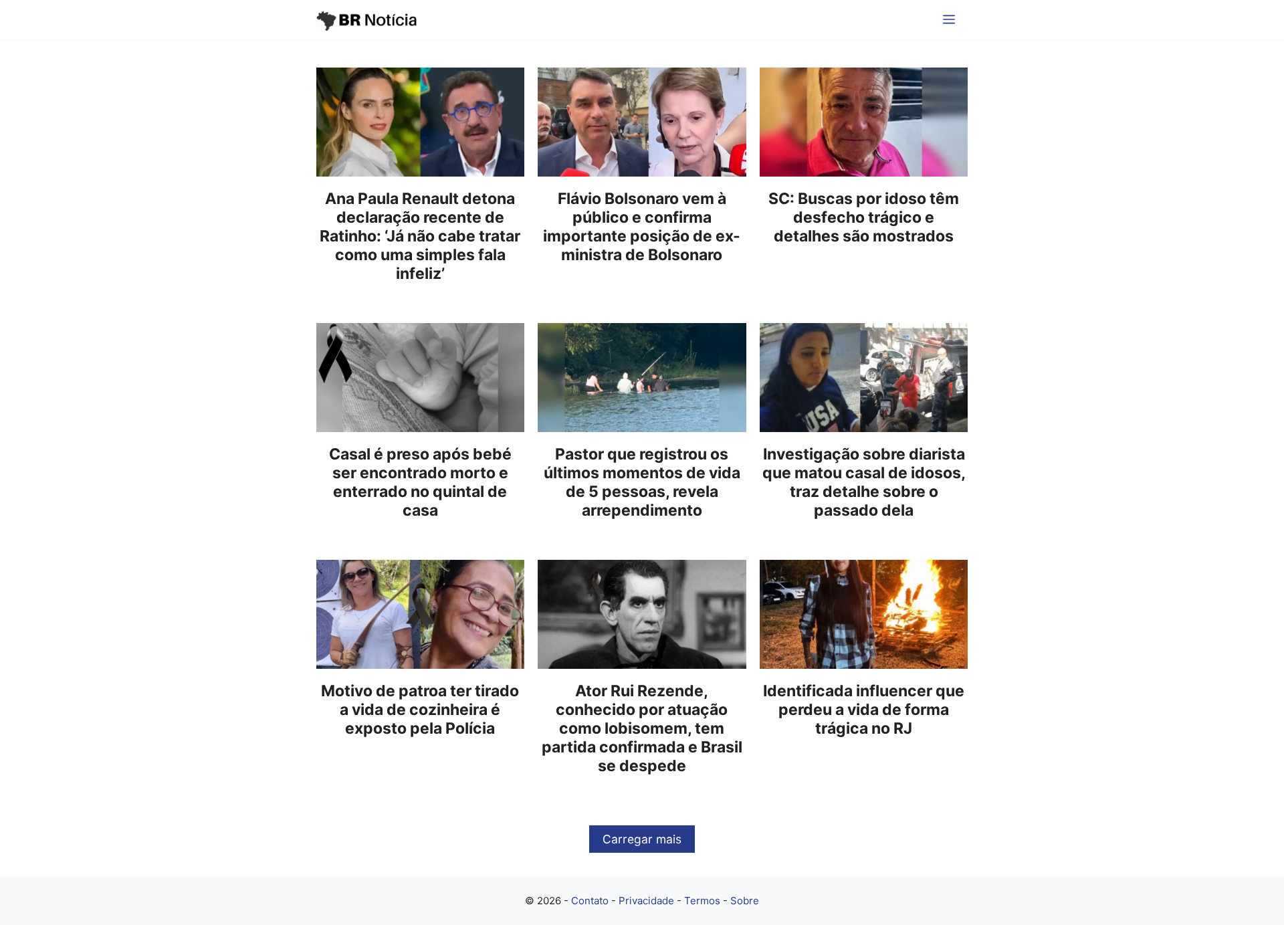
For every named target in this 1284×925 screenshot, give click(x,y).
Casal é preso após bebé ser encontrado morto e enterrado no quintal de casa (420, 482)
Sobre (744, 900)
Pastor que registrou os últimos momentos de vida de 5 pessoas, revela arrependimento (642, 482)
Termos (702, 900)
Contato (590, 900)
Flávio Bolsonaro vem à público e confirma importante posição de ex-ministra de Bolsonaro (641, 226)
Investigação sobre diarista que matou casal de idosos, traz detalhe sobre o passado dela (864, 482)
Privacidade (646, 900)
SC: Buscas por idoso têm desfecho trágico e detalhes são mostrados (863, 217)
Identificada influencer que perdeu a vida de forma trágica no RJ (863, 710)
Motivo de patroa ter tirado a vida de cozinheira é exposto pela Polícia (420, 710)
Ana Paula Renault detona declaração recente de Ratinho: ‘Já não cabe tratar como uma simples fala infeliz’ (420, 236)
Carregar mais (642, 839)
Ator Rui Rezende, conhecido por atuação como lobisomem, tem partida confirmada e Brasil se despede (642, 728)
